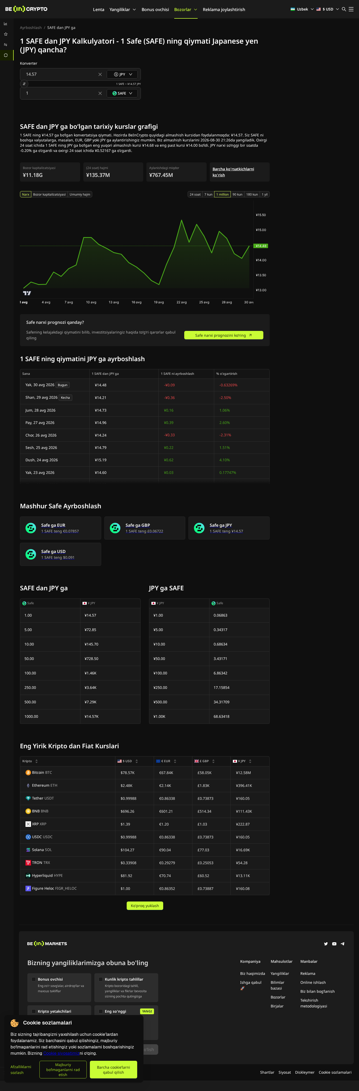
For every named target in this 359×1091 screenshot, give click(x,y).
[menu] (7, 39)
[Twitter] (326, 944)
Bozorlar (182, 9)
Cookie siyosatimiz (61, 1053)
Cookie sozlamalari (335, 1072)
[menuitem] (7, 23)
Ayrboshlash (31, 27)
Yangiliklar (120, 9)
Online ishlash (313, 982)
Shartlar (267, 1072)
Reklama (307, 973)
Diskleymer (305, 1072)
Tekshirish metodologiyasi (313, 1003)
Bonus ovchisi (155, 9)
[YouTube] (334, 944)
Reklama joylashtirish (224, 9)
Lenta (98, 9)
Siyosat (285, 1072)
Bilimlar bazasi (277, 985)
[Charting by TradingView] (27, 293)
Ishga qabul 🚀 (250, 985)
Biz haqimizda (252, 973)
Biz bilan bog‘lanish (317, 991)
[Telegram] (342, 944)
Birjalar (277, 1005)
